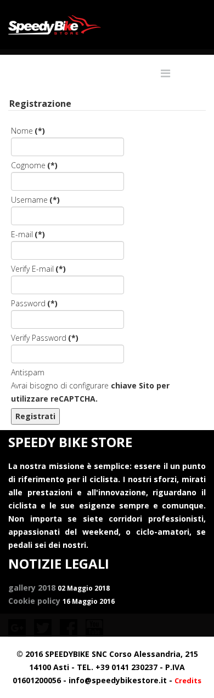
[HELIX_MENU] (165, 73)
